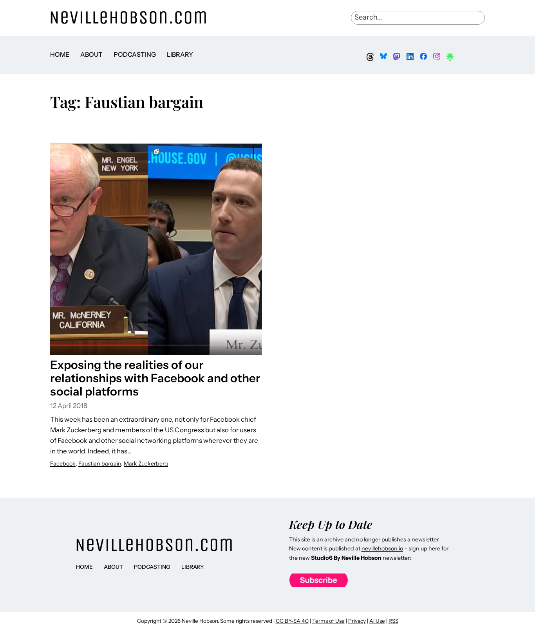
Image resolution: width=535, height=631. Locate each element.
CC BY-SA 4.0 (292, 621)
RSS (393, 621)
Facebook (63, 463)
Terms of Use (328, 621)
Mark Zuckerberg (146, 463)
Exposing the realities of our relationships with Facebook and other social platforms (155, 378)
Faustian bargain (99, 463)
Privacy (357, 621)
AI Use (377, 621)
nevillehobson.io (382, 548)
